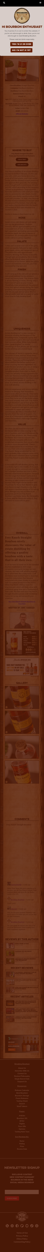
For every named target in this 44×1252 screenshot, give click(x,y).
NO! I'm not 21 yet (21, 50)
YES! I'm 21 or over (21, 44)
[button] (40, 2)
